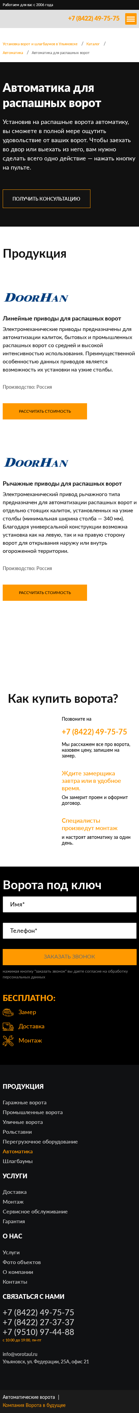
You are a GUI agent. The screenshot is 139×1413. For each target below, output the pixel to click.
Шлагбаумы (18, 1161)
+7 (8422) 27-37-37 (38, 1322)
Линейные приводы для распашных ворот (62, 319)
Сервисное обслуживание (35, 1211)
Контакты (15, 1281)
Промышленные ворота (33, 1112)
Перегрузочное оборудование (40, 1141)
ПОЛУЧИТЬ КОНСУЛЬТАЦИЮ (46, 199)
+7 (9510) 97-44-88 (38, 1332)
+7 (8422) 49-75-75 (93, 19)
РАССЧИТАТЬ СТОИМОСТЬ (45, 411)
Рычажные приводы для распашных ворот (62, 484)
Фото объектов (22, 1262)
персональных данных (24, 977)
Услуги (11, 1252)
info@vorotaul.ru (20, 1354)
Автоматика (18, 1151)
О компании (18, 1271)
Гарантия (14, 1221)
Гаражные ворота (25, 1102)
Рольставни (17, 1131)
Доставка (15, 1191)
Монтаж (13, 1201)
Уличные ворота (23, 1122)
